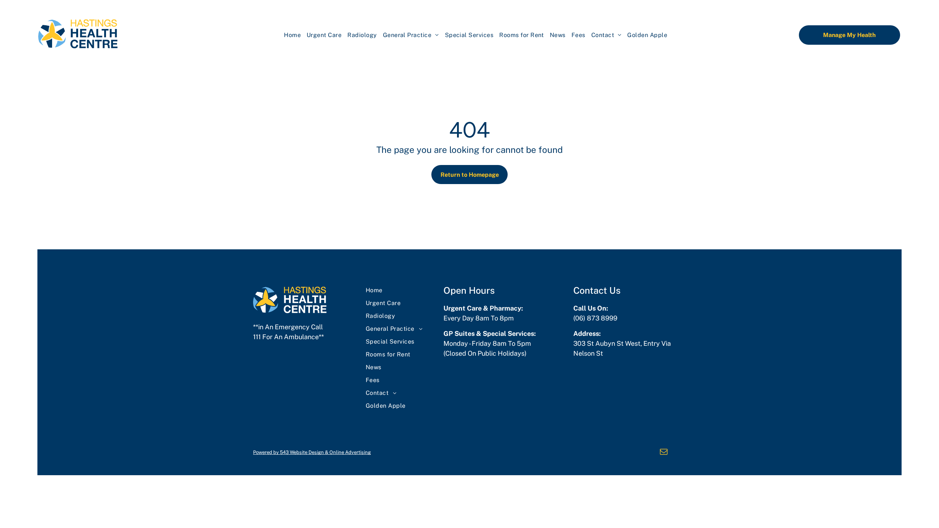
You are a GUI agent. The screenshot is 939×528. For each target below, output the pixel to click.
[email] (664, 452)
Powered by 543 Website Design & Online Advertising (312, 452)
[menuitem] (292, 35)
